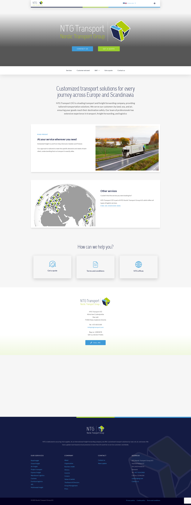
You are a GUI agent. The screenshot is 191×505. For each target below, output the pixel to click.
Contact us (135, 481)
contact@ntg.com (137, 478)
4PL (32, 484)
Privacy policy (130, 500)
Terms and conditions (153, 500)
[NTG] (38, 2)
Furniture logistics (37, 481)
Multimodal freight (37, 487)
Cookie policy (141, 500)
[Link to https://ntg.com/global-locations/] (154, 3)
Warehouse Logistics (37, 475)
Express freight (36, 472)
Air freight (34, 466)
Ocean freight (35, 463)
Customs (34, 478)
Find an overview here (110, 206)
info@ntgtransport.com (96, 327)
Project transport (36, 469)
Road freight (35, 460)
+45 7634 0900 (139, 472)
